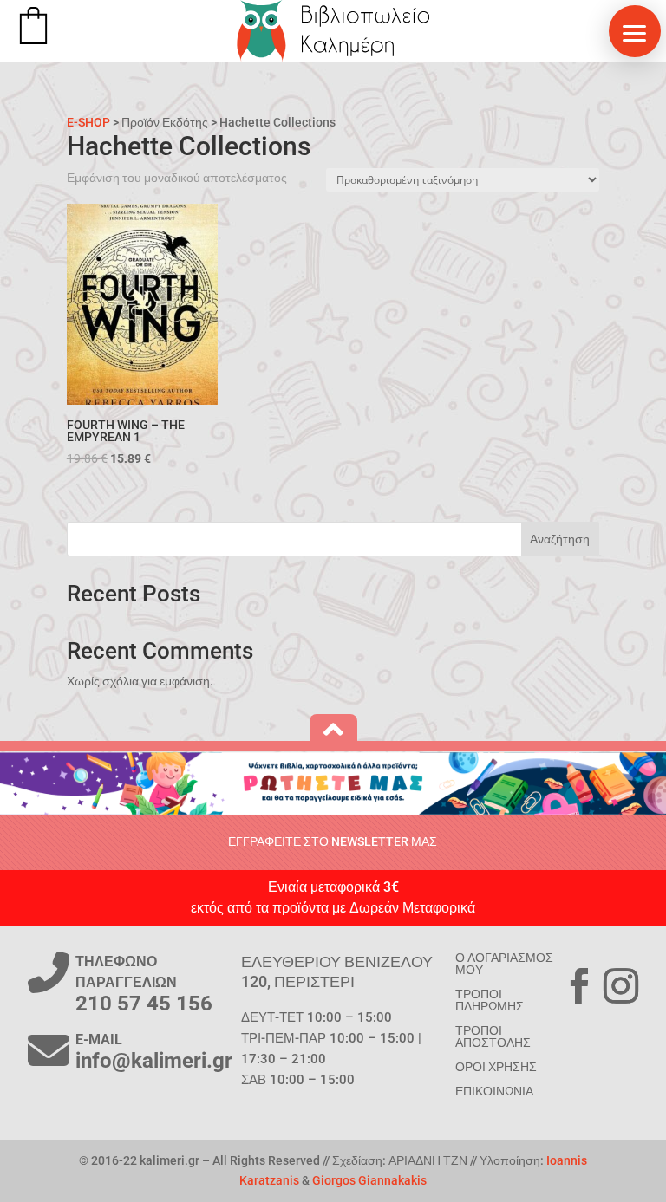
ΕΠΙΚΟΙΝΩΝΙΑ (494, 1091)
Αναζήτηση (560, 539)
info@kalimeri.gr (153, 1061)
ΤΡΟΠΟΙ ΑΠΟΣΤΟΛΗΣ (493, 1036)
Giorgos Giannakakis (369, 1180)
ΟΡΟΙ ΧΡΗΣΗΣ (496, 1067)
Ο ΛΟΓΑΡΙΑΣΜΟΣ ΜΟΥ (504, 964)
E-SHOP (88, 122)
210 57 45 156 (143, 1003)
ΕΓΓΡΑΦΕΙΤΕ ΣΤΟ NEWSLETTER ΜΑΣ (332, 841)
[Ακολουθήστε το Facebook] (579, 986)
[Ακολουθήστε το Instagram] (621, 986)
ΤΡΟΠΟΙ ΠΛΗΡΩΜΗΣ (489, 1000)
